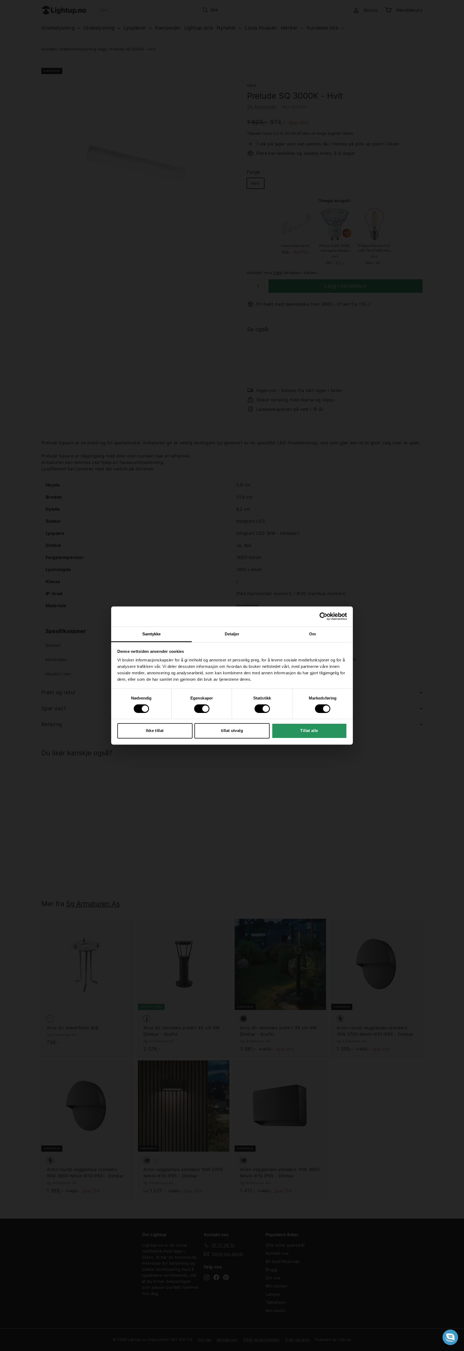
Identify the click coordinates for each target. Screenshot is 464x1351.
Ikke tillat (155, 730)
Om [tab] (312, 634)
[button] (450, 1337)
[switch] (201, 708)
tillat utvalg (232, 730)
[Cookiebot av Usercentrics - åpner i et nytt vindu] (323, 616)
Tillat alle (309, 730)
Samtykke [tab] (151, 634)
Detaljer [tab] (232, 634)
